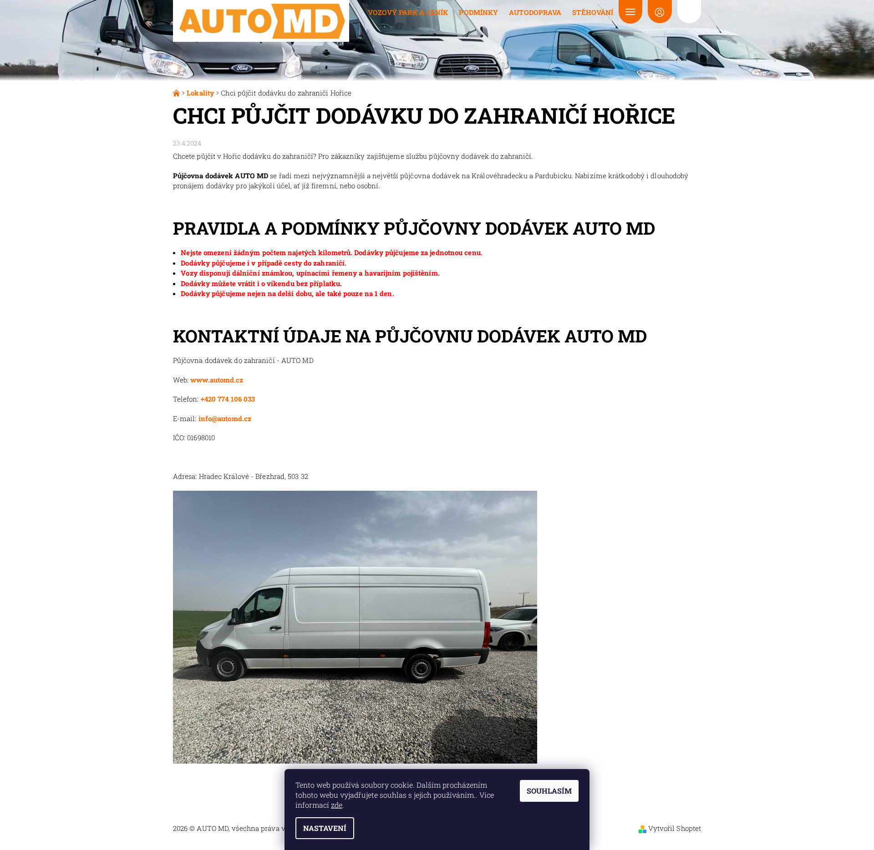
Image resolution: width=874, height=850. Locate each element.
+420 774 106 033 (228, 398)
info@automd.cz (224, 418)
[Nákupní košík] (689, 11)
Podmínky (478, 12)
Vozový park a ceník (408, 12)
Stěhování (592, 12)
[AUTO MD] (261, 20)
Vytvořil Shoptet (674, 828)
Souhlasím (549, 790)
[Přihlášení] (659, 11)
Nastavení (324, 828)
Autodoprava (535, 12)
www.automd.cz (216, 379)
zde (336, 805)
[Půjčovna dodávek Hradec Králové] (177, 92)
